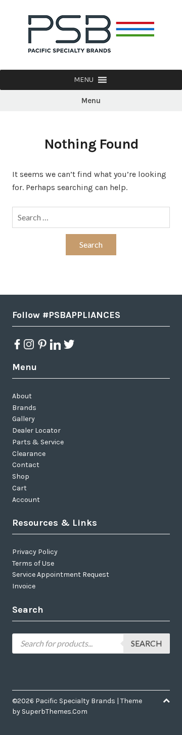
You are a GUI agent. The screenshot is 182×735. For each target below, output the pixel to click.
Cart (19, 488)
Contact (25, 465)
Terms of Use (33, 563)
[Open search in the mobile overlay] (91, 643)
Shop (20, 476)
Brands (24, 407)
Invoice (23, 586)
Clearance (29, 453)
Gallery (23, 419)
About (22, 396)
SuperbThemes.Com (54, 711)
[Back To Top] (166, 701)
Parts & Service (38, 442)
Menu (91, 100)
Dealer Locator (36, 430)
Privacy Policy (35, 551)
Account (26, 499)
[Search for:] (91, 217)
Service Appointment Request (60, 574)
